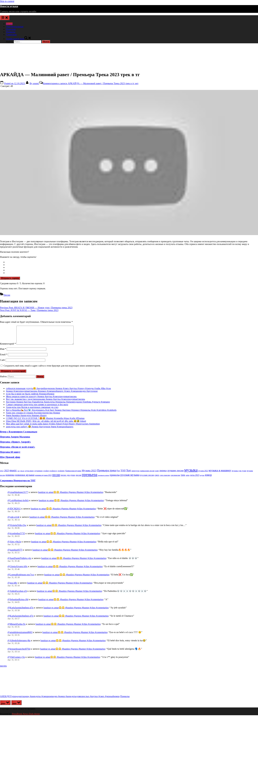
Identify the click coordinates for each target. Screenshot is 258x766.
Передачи (11, 29)
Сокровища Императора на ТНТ (18, 480)
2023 (6, 470)
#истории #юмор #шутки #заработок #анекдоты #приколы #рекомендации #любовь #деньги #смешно (58, 402)
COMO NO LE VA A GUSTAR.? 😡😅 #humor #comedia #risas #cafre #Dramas (45, 418)
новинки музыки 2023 (43, 475)
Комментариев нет (90, 83)
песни (56, 475)
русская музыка (129, 474)
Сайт (2, 360)
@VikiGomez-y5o (16, 657)
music (13, 470)
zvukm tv (53, 471)
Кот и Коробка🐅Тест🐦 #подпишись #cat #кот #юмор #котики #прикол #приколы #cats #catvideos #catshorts (61, 410)
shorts (22, 471)
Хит (128, 470)
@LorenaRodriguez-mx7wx (20, 574)
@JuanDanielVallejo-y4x (19, 558)
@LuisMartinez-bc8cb (18, 500)
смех (157, 475)
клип (157, 471)
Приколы (10, 32)
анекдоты (136, 471)
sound (34, 83)
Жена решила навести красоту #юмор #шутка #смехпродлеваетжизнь (41, 396)
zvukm (46, 471)
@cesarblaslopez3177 (17, 492)
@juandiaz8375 (14, 550)
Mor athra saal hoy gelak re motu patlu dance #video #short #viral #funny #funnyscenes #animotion (53, 424)
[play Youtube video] (129, 162)
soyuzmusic (38, 471)
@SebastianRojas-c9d (17, 599)
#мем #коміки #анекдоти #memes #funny (26, 415)
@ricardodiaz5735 (16, 533)
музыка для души (239, 471)
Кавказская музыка (73, 471)
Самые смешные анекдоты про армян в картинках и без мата (37, 404)
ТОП (123, 470)
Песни (9, 24)
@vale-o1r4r (13, 517)
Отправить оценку (10, 278)
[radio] (132, 262)
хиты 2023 (194, 475)
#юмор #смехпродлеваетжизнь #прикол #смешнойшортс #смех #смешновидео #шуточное (52, 391)
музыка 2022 (203, 471)
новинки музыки (24, 474)
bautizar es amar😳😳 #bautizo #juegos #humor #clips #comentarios (70, 492)
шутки (202, 475)
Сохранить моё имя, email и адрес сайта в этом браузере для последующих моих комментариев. (52, 365)
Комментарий (8, 343)
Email (3, 354)
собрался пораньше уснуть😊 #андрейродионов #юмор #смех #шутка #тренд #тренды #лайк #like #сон (58, 388)
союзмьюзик (175, 475)
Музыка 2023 (89, 470)
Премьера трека (106, 470)
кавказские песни (147, 471)
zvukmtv (61, 471)
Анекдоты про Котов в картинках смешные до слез (32, 407)
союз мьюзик (165, 475)
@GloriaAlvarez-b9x (17, 566)
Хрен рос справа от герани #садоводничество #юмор (33, 412)
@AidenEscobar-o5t (17, 591)
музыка (191, 469)
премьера (89, 474)
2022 (2, 471)
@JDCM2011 (14, 508)
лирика (163, 470)
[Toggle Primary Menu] (5, 17)
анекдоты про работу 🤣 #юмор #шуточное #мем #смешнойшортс (39, 426)
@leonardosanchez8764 (18, 649)
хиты (187, 475)
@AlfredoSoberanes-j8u (18, 640)
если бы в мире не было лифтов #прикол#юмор (30, 393)
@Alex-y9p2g (14, 541)
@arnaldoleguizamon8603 (19, 632)
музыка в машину (220, 470)
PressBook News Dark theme (26, 714)
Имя (3, 349)
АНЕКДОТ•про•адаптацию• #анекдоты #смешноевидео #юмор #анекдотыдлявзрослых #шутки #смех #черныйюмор (60, 696)
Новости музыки (9, 6)
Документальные (14, 26)
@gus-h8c (12, 583)
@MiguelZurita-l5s (16, 624)
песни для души (68, 475)
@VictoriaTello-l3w (16, 525)
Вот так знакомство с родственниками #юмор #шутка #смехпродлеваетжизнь (45, 399)
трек (183, 475)
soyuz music (29, 471)
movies (3, 666)
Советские (11, 34)
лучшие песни (175, 470)
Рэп (118, 471)
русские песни (147, 475)
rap (18, 471)
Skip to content (7, 1)
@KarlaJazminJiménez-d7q (20, 607)
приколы (115, 474)
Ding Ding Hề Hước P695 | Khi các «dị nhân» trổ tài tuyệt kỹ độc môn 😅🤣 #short (46, 421)
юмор (208, 474)
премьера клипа (103, 475)
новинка (10, 475)
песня (78, 475)
